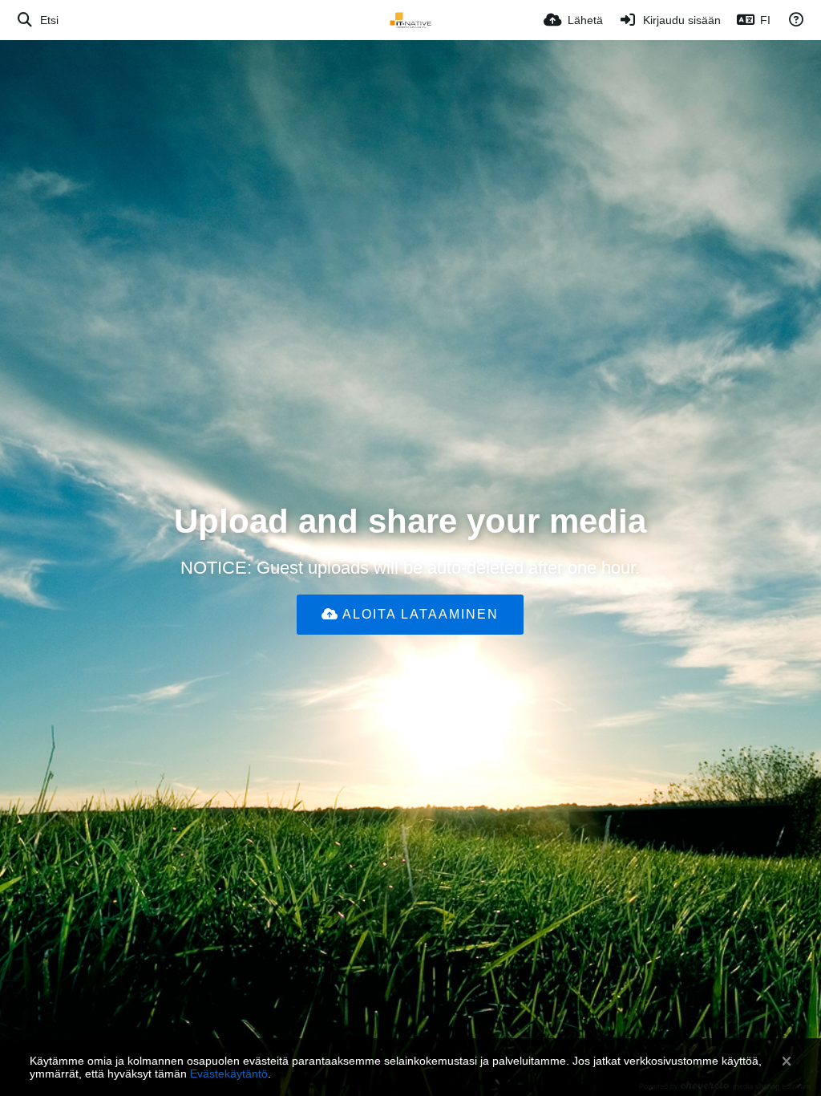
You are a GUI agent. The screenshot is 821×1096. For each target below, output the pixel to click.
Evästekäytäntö (229, 1073)
